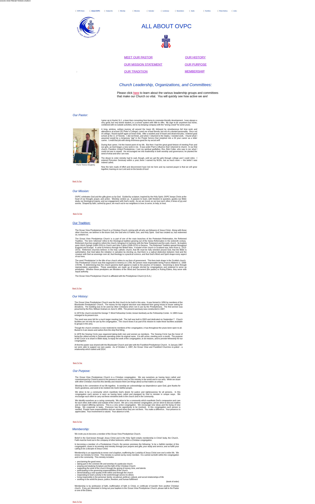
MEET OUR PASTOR (138, 57)
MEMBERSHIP (195, 71)
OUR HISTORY (195, 57)
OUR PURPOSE (196, 64)
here (136, 92)
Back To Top (77, 181)
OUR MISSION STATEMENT (143, 64)
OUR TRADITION (136, 71)
